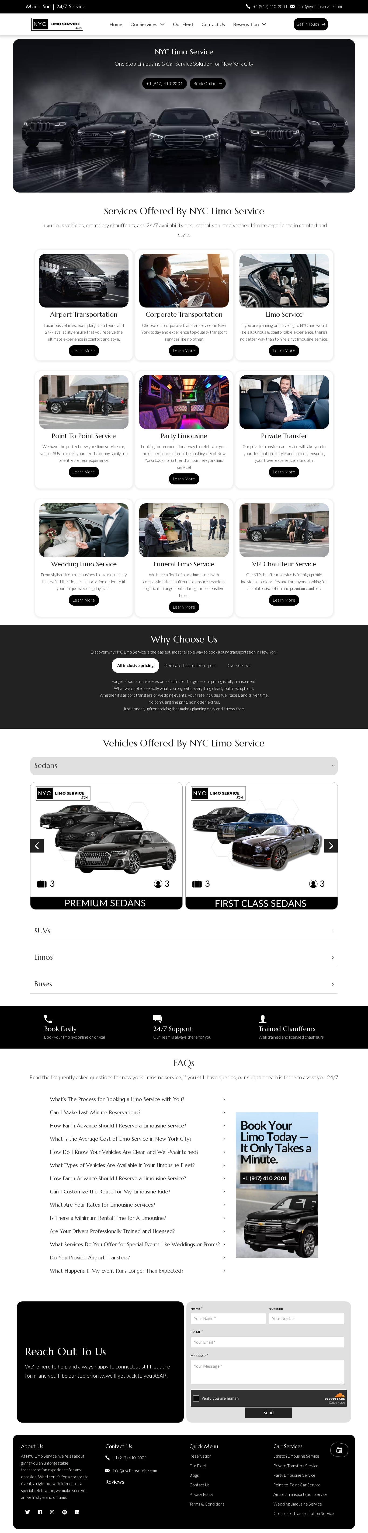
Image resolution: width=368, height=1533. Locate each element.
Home (115, 24)
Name (195, 1309)
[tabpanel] (184, 695)
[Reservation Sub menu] (264, 24)
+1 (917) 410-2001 (164, 83)
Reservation (246, 24)
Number (276, 1309)
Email (195, 1332)
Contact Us (213, 24)
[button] (184, 766)
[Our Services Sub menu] (162, 24)
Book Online (205, 83)
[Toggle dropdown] (323, 24)
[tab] (135, 665)
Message (198, 1356)
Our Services (143, 24)
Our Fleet (183, 24)
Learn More (84, 350)
